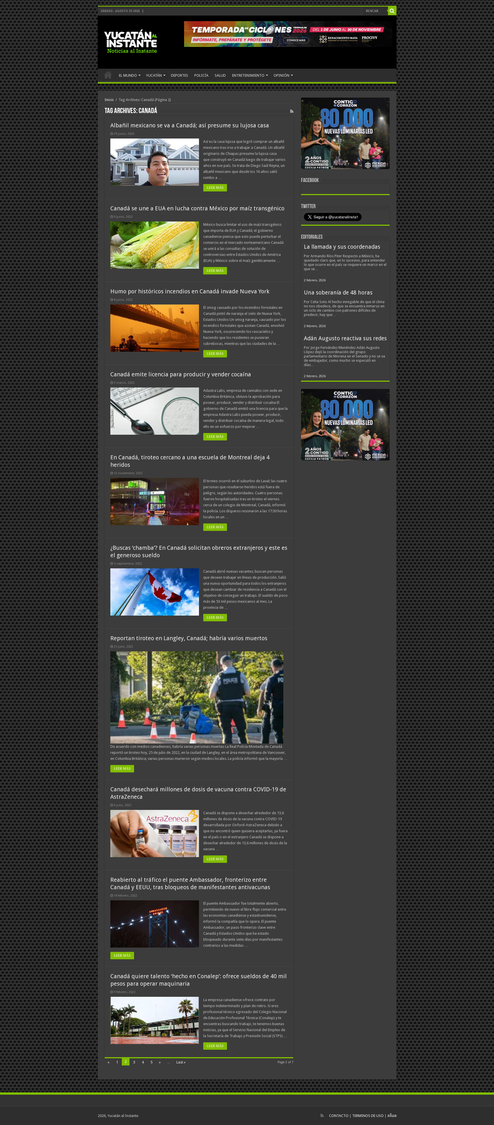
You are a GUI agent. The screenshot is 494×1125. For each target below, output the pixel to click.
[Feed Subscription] (291, 111)
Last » (181, 1062)
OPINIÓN (281, 75)
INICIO (108, 75)
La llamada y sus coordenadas (342, 247)
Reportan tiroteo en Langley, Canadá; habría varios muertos (188, 638)
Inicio (109, 100)
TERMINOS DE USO (368, 1116)
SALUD (220, 75)
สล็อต (392, 1116)
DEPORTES (179, 75)
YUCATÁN (154, 75)
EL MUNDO (128, 75)
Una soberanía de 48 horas (338, 292)
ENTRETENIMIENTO (248, 75)
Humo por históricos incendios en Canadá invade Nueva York (189, 291)
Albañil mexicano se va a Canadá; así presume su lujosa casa (189, 125)
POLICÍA (201, 75)
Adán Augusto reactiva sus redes (345, 338)
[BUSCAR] (392, 11)
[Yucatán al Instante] (130, 41)
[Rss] (322, 1115)
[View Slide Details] (345, 134)
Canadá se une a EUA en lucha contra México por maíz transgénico (197, 208)
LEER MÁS (215, 188)
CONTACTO (338, 1116)
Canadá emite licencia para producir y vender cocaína (180, 374)
